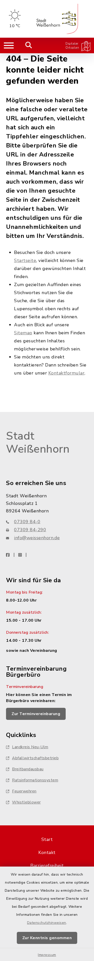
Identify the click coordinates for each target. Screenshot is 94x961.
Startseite (25, 260)
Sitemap (23, 333)
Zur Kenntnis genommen (47, 938)
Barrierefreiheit (47, 866)
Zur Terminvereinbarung (36, 714)
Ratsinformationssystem (35, 780)
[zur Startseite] (57, 19)
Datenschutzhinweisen (46, 922)
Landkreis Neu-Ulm (30, 747)
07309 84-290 (30, 530)
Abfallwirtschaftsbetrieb (35, 758)
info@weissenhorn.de (37, 538)
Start (47, 839)
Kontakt (47, 852)
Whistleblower (26, 802)
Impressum (47, 954)
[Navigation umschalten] (9, 45)
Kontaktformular (66, 373)
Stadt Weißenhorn (37, 443)
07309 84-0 (27, 522)
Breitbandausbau (28, 769)
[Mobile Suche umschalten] (29, 45)
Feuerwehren (24, 791)
